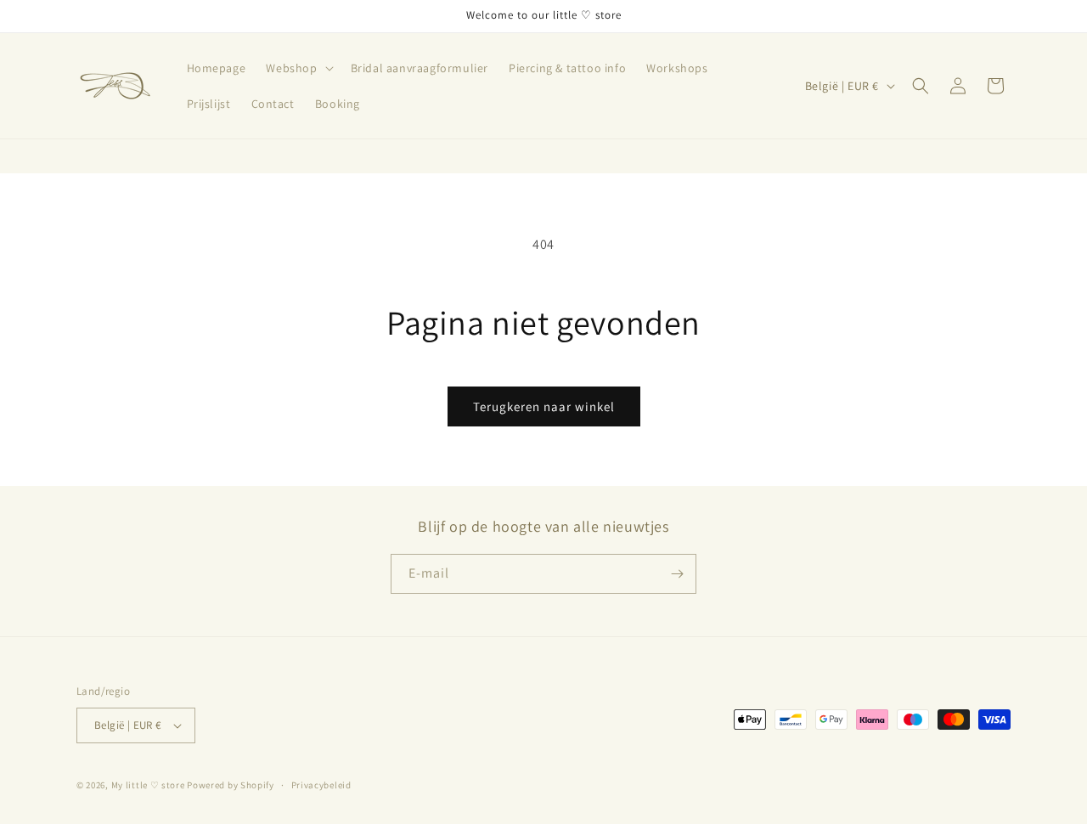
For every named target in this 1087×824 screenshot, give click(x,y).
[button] (298, 68)
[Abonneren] (677, 574)
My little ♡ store (148, 785)
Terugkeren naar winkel (544, 406)
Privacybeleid (321, 785)
